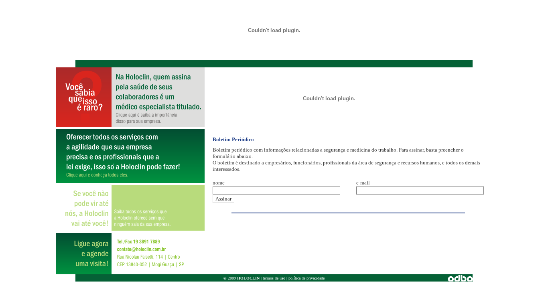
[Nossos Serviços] (130, 181)
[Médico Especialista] (130, 124)
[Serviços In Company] (130, 228)
